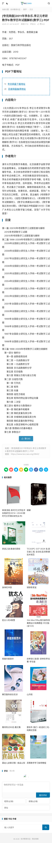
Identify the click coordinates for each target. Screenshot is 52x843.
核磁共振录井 (8, 658)
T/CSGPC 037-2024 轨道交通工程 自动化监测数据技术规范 (38, 552)
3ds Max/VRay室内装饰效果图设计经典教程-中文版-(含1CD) (38, 623)
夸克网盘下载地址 (16, 84)
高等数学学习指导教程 (36, 763)
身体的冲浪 (7, 587)
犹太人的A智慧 (8, 620)
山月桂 (30, 694)
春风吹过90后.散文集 (11, 727)
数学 (25, 9)
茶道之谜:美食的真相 (11, 549)
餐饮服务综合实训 (10, 694)
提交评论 (43, 795)
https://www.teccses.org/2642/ (25, 454)
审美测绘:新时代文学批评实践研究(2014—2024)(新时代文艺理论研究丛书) (13, 513)
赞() (41, 24)
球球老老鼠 (31, 587)
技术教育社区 (26, 3)
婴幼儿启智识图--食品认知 (13, 763)
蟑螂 (29, 510)
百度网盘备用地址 (17, 89)
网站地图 (35, 839)
